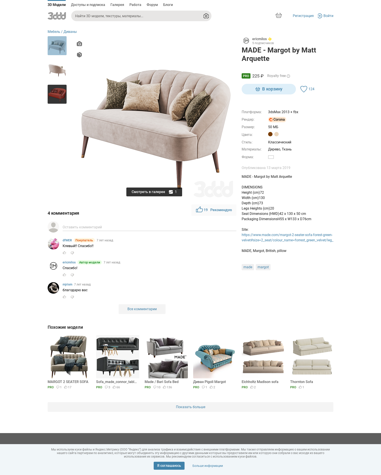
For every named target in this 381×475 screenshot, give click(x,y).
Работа (135, 5)
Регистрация (303, 16)
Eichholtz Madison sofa (260, 382)
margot (263, 267)
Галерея (117, 5)
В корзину (272, 89)
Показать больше (190, 407)
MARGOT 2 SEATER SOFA (68, 382)
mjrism (67, 284)
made (247, 267)
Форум (152, 5)
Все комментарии (142, 309)
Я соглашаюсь (169, 466)
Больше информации (207, 465)
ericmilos (69, 262)
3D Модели (57, 5)
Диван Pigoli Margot (209, 382)
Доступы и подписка (88, 5)
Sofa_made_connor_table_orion (117, 382)
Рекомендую (218, 210)
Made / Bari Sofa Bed (162, 382)
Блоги (168, 5)
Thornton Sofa (301, 382)
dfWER (67, 240)
